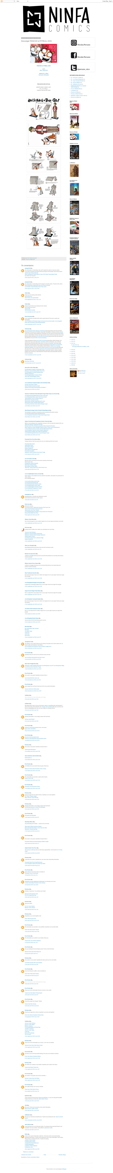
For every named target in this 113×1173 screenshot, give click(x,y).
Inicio (45, 1154)
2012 (72, 357)
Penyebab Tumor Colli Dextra (31, 873)
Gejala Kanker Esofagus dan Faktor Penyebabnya (36, 431)
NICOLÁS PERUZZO (44, 75)
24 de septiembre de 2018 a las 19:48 (33, 586)
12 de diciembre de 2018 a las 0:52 (33, 679)
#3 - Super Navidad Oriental (77, 80)
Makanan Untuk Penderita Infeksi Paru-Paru (35, 370)
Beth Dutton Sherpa (43, 1098)
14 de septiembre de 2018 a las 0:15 (33, 549)
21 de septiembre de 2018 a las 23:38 (33, 578)
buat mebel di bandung (42, 340)
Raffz (26, 1134)
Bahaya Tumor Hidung (30, 907)
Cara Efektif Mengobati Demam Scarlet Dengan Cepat (37, 432)
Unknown (27, 328)
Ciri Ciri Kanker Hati (29, 458)
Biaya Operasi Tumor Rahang (31, 797)
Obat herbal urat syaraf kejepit (31, 297)
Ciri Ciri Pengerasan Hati (30, 895)
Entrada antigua (62, 1154)
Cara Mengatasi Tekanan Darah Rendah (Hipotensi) (36, 430)
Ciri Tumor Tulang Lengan (31, 796)
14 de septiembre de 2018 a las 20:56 (33, 558)
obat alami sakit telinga (30, 367)
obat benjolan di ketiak (30, 310)
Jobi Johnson (28, 1124)
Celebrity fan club (29, 1147)
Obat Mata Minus (29, 821)
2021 (72, 341)
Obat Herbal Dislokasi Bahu (31, 466)
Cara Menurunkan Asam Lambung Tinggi (34, 537)
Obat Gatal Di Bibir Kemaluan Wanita (33, 826)
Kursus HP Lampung (29, 1033)
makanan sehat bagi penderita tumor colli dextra (35, 727)
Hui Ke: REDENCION (76, 88)
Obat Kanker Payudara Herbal (31, 399)
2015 (72, 351)
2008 (72, 365)
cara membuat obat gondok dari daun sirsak (35, 657)
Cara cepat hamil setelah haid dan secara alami (44, 347)
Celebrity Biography (29, 1144)
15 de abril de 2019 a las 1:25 (31, 897)
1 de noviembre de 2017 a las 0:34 (32, 312)
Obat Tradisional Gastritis (31, 573)
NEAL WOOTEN (44, 70)
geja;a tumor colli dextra (30, 728)
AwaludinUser (28, 494)
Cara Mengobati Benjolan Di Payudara (34, 582)
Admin (26, 293)
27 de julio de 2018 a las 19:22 (32, 490)
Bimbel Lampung (29, 1026)
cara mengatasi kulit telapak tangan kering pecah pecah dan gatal (39, 321)
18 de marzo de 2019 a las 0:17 (32, 843)
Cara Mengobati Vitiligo (59, 665)
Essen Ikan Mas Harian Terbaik (32, 929)
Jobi (26, 1105)
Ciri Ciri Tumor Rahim (30, 906)
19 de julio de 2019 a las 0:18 (31, 983)
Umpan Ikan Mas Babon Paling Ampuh (33, 993)
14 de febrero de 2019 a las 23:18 (32, 759)
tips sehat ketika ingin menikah (32, 628)
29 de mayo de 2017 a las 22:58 (32, 288)
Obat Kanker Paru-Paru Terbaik (32, 510)
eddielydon (27, 1114)
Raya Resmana (28, 316)
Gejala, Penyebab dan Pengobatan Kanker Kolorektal (37, 421)
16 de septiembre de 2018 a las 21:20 (33, 568)
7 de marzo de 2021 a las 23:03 (32, 1100)
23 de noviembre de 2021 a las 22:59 (33, 1120)
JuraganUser (28, 641)
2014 (72, 353)
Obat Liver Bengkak (29, 545)
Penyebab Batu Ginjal (30, 444)
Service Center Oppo (29, 1030)
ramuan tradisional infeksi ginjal (32, 689)
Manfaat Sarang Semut (30, 553)
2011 (72, 359)
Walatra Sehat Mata (29, 519)
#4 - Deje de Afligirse (75, 82)
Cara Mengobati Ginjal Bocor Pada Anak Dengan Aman (37, 415)
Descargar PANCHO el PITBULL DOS (80, 346)
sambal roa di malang (55, 346)
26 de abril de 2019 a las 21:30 (32, 920)
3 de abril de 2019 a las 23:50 (31, 884)
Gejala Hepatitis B (29, 448)
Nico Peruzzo (82, 370)
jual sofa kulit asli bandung (42, 336)
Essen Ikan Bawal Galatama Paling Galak (34, 1015)
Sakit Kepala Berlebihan (30, 749)
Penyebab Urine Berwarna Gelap (32, 786)
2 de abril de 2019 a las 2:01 (31, 875)
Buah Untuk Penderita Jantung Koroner (34, 508)
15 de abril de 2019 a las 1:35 (31, 909)
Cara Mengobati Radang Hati (31, 482)
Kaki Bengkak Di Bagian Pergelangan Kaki (34, 369)
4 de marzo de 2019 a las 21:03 (32, 799)
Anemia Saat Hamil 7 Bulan (31, 384)
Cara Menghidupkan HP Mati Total (32, 1027)
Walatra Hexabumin (29, 373)
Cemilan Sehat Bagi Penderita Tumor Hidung (35, 882)
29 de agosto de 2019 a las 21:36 (32, 1080)
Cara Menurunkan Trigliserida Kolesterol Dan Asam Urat (37, 507)
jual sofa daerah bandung (52, 333)
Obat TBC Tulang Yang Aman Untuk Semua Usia (36, 467)
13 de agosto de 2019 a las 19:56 (32, 1036)
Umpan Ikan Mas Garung (30, 1004)
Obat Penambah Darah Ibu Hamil (32, 386)
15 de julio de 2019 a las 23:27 (32, 975)
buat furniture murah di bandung (39, 337)
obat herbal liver (28, 296)
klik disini (27, 629)
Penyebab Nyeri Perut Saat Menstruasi (33, 862)
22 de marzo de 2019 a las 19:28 (32, 853)
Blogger (64, 1169)
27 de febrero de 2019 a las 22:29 (32, 788)
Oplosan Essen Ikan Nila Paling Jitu (33, 951)
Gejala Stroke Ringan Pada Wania (33, 590)
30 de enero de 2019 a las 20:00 (32, 730)
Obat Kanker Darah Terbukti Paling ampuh (34, 402)
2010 (72, 361)
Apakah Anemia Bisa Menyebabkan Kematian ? (35, 387)
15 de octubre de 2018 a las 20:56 (32, 613)
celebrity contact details (30, 1140)
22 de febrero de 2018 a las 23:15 (32, 434)
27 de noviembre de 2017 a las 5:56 (33, 354)
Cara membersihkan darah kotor (32, 481)
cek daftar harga (28, 631)
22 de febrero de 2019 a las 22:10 (32, 780)
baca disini (27, 635)
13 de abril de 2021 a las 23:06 (32, 1110)
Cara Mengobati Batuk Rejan (31, 618)
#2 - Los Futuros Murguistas (77, 79)
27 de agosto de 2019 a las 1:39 (32, 1069)
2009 (72, 363)
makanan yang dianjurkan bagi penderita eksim (35, 738)
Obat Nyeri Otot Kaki (29, 361)
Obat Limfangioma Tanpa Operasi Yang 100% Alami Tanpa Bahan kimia (41, 274)
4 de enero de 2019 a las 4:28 (31, 699)
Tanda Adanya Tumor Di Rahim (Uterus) (34, 398)
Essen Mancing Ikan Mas (30, 918)
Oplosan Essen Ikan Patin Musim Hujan (34, 1045)
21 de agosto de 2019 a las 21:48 (32, 1058)
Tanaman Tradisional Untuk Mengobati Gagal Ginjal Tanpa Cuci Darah (41, 393)
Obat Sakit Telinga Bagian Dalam (32, 376)
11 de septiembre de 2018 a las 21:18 (33, 523)
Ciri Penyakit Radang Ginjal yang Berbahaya (35, 413)
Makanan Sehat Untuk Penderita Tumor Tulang (35, 768)
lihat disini (27, 626)
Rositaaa (27, 744)
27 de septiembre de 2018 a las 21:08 (33, 604)
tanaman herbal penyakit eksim (32, 737)
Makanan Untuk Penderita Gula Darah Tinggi (35, 452)
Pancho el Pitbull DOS (30, 259)
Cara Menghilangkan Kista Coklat (32, 485)
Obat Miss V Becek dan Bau (31, 829)
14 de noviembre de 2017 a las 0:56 (33, 324)
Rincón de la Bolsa (75, 97)
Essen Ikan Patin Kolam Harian (32, 973)
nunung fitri (27, 268)
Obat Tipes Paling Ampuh (30, 464)
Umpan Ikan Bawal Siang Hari (31, 1067)
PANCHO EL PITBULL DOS (44, 65)
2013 (72, 355)
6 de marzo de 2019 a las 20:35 (32, 809)
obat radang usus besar (30, 307)
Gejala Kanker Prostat (30, 536)
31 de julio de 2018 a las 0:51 (31, 499)
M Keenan (27, 527)
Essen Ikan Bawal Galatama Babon (33, 1056)
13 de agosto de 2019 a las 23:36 (32, 1047)
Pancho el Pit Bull (75, 92)
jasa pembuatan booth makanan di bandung (35, 330)
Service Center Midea (30, 1024)
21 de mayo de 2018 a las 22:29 (32, 454)
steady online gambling (47, 706)
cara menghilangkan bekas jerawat (33, 473)
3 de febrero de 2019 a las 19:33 (32, 740)
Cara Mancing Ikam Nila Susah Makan (33, 962)
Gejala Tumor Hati (29, 778)
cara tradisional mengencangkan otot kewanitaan (36, 382)
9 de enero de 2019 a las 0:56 (31, 721)
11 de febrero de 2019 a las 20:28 (32, 751)
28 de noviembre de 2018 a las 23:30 (33, 648)
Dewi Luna (27, 504)
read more (27, 632)
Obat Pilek (39, 665)
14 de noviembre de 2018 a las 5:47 (33, 637)
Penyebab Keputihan (29, 450)
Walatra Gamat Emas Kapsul (31, 563)
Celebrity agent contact (30, 1141)
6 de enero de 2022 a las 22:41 (32, 1129)
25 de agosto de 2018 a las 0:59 (32, 514)
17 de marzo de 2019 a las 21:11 (32, 831)
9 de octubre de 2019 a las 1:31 (32, 1091)
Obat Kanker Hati (29, 461)
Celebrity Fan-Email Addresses (32, 1143)
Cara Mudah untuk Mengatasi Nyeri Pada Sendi (35, 286)
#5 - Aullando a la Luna (76, 84)
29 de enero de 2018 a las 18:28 (32, 389)
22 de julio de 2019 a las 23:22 (32, 1005)
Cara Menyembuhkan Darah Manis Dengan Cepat (36, 404)
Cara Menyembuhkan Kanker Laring (33, 484)
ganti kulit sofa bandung (45, 348)
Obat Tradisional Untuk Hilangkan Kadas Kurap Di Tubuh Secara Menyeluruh (42, 427)
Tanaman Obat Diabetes (30, 532)
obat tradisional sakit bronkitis (32, 755)
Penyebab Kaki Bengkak (30, 815)
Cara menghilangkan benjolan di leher (33, 486)
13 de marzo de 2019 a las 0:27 (32, 817)
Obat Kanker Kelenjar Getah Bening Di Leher (35, 401)
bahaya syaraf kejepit (29, 719)
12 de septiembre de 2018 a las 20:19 (33, 541)
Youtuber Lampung (29, 1028)
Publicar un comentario (28, 1151)
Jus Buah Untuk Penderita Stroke (33, 608)
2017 (72, 343)
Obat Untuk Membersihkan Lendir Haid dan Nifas (36, 827)
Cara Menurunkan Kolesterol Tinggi (33, 667)
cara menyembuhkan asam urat (32, 678)
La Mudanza (74, 90)
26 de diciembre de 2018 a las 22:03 (33, 690)
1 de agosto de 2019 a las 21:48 (32, 1016)
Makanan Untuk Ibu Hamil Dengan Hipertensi (35, 535)
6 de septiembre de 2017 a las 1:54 (33, 299)
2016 (72, 349)
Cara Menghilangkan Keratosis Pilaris (33, 375)
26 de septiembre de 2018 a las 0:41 (33, 594)
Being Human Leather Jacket (31, 1108)
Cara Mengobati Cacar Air (48, 665)
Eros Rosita (27, 652)
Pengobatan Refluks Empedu (31, 463)
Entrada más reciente (26, 1154)
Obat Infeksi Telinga (29, 446)
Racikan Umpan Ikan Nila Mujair (32, 1078)
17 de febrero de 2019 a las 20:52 (32, 770)
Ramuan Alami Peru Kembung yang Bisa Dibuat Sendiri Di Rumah (40, 426)
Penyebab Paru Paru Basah (31, 439)
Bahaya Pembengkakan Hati (31, 893)
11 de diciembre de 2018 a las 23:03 (33, 668)
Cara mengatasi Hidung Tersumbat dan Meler (35, 863)
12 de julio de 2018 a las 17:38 (32, 469)
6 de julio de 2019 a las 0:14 (31, 953)
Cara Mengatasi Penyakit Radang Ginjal (34, 372)
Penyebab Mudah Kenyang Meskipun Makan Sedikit (36, 841)
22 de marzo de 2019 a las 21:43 (32, 865)
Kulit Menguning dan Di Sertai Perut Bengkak (35, 807)
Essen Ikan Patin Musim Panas (32, 1089)
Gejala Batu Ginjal (29, 445)
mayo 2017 (75, 345)
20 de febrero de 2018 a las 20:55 (32, 416)
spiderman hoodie (48, 1127)
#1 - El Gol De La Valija (76, 77)
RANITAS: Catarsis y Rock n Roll (78, 95)
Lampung (27, 1031)
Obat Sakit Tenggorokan (30, 663)
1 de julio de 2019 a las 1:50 (31, 942)
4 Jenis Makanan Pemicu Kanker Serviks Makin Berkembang (38, 428)
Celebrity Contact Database (31, 1145)
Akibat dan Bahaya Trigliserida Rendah (34, 424)
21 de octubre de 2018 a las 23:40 (32, 622)
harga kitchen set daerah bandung (45, 343)
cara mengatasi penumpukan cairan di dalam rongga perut (38, 646)
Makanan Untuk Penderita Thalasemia (33, 533)
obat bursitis (27, 308)
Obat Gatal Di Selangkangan (31, 449)
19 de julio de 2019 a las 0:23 (31, 994)
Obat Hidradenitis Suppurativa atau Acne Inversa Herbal (37, 285)
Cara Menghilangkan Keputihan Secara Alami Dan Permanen (39, 511)
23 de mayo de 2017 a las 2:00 (32, 277)
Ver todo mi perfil (81, 373)
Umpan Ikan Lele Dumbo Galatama (33, 940)
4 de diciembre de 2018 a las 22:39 (33, 659)
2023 (72, 339)
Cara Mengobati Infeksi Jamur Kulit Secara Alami (36, 397)
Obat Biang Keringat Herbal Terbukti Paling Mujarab (37, 410)
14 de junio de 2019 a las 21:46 (32, 931)
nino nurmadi (28, 1034)
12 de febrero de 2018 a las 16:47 (32, 405)
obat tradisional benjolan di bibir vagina (34, 497)
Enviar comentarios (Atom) (33, 1157)
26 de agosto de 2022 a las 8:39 (32, 1149)
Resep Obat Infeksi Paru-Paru (31, 513)
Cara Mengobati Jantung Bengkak (33, 599)
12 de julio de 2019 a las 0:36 (31, 964)
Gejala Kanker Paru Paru (30, 848)
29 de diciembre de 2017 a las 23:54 (33, 378)
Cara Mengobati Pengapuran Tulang (33, 488)
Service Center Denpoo (30, 1023)
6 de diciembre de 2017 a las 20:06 (33, 363)
